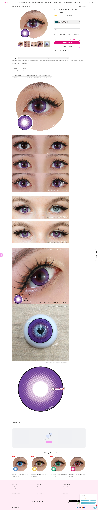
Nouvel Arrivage (22, 2)
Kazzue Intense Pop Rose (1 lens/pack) (77, 474)
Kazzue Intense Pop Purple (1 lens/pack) (25, 6)
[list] (34, 24)
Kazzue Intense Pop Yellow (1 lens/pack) (39, 474)
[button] (95, 507)
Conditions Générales (16, 493)
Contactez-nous (69, 2)
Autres (60, 2)
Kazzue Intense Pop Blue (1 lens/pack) (20, 474)
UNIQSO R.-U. (66, 491)
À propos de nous (66, 486)
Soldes (63, 2)
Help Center (39, 493)
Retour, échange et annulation (17, 489)
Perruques (55, 2)
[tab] (15, 58)
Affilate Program (40, 491)
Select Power (57, 27)
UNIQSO (65, 489)
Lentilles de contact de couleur (37, 2)
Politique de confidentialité (17, 491)
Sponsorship (39, 489)
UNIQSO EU (16, 507)
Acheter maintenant (67, 42)
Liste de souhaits (77, 2)
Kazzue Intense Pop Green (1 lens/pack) (58, 474)
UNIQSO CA (65, 493)
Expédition (14, 486)
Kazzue (16, 6)
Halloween (28, 2)
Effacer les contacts (48, 2)
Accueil (13, 6)
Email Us (39, 486)
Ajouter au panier (71, 39)
